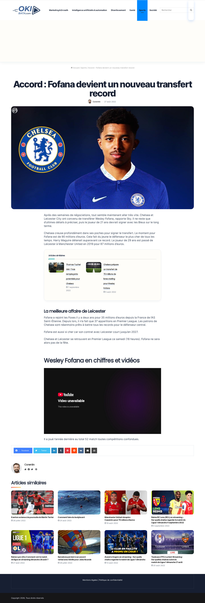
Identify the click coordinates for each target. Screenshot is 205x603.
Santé (132, 10)
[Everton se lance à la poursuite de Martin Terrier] (32, 502)
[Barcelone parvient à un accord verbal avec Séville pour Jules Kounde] (79, 542)
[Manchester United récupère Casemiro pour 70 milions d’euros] (126, 502)
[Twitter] (32, 469)
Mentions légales (90, 580)
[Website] (26, 469)
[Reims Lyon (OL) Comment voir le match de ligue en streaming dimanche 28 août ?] (32, 542)
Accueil (76, 68)
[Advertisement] (102, 41)
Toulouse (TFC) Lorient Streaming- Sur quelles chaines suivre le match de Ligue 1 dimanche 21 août (167, 559)
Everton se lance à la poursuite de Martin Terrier (32, 517)
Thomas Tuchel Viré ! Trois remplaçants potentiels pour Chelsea (73, 274)
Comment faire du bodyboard (71, 517)
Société (153, 10)
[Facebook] (29, 469)
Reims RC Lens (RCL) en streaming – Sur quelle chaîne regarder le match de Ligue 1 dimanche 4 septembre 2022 (168, 520)
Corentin (96, 102)
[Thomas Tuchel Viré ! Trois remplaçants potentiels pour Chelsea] (56, 267)
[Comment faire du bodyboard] (79, 502)
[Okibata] (26, 10)
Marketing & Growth (58, 10)
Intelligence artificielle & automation (89, 10)
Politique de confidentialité (110, 580)
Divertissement (118, 10)
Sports (142, 10)
